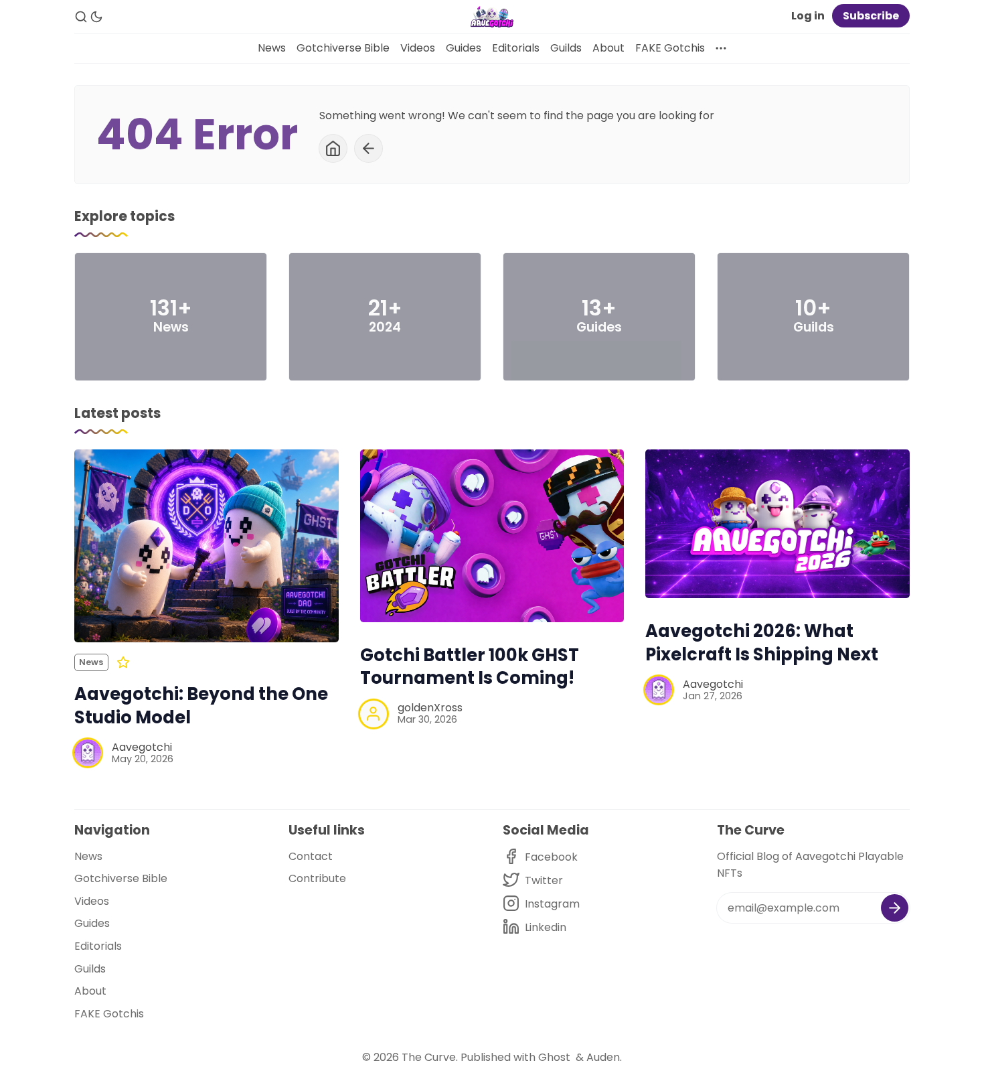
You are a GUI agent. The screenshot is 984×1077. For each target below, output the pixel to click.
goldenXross (430, 707)
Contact (311, 856)
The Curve (429, 1057)
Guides (463, 48)
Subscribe (871, 15)
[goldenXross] (373, 714)
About (608, 48)
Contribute (317, 878)
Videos (417, 48)
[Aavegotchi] (87, 752)
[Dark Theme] (96, 16)
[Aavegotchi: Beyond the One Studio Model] (206, 545)
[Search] (81, 16)
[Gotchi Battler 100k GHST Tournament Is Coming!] (492, 535)
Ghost (554, 1057)
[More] (721, 48)
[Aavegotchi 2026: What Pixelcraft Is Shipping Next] (777, 523)
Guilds (566, 48)
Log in (808, 15)
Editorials (516, 48)
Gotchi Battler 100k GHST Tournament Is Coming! (469, 667)
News (272, 48)
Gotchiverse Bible (343, 48)
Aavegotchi (142, 747)
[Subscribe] (894, 908)
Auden (603, 1057)
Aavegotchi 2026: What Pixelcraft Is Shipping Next (761, 642)
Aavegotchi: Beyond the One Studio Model (201, 705)
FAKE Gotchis (670, 48)
